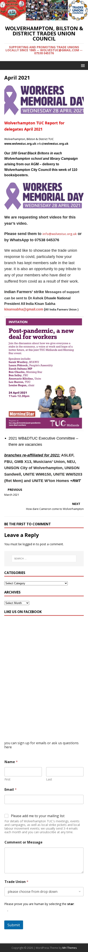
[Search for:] (44, 558)
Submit (13, 924)
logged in (29, 544)
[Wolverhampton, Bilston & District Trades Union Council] (44, 18)
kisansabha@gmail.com (23, 309)
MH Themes (69, 948)
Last (49, 779)
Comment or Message (23, 842)
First (7, 779)
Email (10, 790)
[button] (82, 65)
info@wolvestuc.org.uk (60, 234)
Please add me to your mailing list (38, 816)
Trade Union (16, 882)
